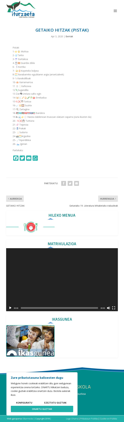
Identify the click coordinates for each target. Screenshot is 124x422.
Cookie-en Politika (108, 418)
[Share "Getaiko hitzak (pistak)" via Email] (76, 183)
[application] (62, 279)
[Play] (10, 308)
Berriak (69, 36)
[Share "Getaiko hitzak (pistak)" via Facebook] (63, 183)
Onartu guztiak (42, 408)
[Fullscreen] (113, 308)
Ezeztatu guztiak (55, 402)
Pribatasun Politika (89, 418)
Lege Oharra (72, 418)
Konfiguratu (24, 402)
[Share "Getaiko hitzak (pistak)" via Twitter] (70, 183)
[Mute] (108, 308)
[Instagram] (42, 158)
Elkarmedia (28, 418)
